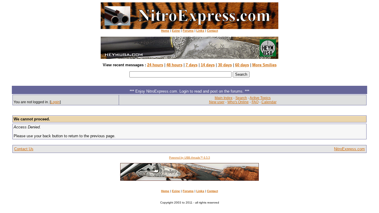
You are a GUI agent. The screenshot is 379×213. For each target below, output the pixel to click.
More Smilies (264, 65)
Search (241, 98)
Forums (188, 30)
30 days (225, 65)
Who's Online (238, 102)
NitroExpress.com (349, 149)
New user (216, 102)
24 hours (155, 65)
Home (165, 30)
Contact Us (23, 149)
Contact (212, 30)
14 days (208, 65)
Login (55, 102)
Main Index (223, 98)
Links (200, 30)
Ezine (176, 30)
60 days (242, 65)
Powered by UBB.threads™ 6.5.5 (189, 157)
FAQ (255, 102)
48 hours (174, 65)
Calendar (269, 102)
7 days (191, 65)
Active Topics (260, 98)
